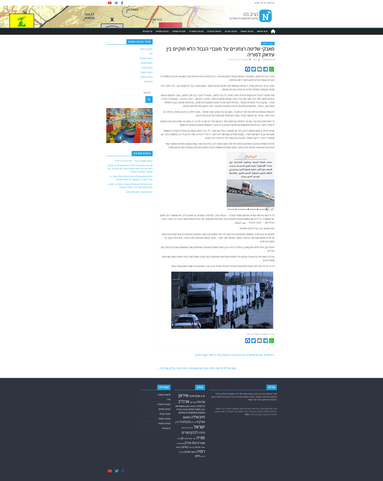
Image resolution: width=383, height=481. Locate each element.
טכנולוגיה (185, 422)
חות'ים (182, 412)
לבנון (194, 432)
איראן (246, 59)
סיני (178, 438)
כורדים (191, 428)
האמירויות (179, 406)
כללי (151, 53)
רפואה (193, 451)
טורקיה (200, 422)
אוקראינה (194, 396)
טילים (194, 422)
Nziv (255, 59)
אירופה (201, 402)
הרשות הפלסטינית (195, 412)
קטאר (178, 447)
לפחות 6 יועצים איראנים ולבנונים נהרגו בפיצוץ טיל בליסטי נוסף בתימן (236, 355)
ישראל (199, 427)
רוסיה (201, 451)
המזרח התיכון (194, 409)
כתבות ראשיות (247, 31)
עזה (194, 443)
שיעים (231, 59)
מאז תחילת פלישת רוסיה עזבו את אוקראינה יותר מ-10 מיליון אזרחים (196, 368)
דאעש (187, 406)
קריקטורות (147, 31)
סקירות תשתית (179, 31)
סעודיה (201, 443)
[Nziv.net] (273, 31)
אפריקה (193, 402)
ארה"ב (183, 401)
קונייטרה (192, 447)
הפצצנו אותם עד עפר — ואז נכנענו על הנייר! (134, 160)
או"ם (203, 396)
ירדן (177, 422)
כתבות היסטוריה (196, 31)
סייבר (186, 438)
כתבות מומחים (162, 31)
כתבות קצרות (231, 31)
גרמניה (193, 406)
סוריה (241, 59)
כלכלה (201, 432)
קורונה (184, 447)
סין (182, 438)
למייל (247, 414)
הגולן (203, 409)
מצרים (186, 432)
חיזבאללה (198, 417)
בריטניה (201, 406)
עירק (236, 59)
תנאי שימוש (262, 31)
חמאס (186, 417)
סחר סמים (192, 439)
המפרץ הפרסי (183, 409)
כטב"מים (185, 428)
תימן (197, 456)
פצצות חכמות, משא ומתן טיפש (139, 191)
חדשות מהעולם (214, 31)
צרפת (197, 447)
